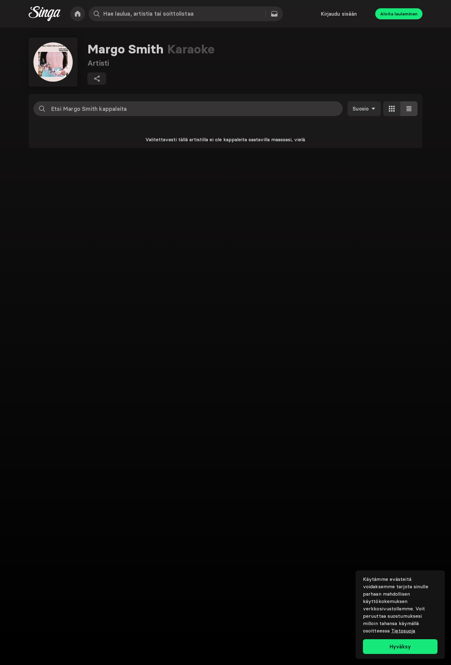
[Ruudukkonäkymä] (391, 108)
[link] (77, 13)
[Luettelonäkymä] (409, 108)
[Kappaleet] (274, 14)
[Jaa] (96, 78)
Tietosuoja (403, 631)
